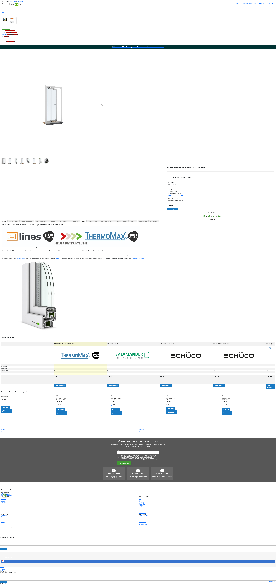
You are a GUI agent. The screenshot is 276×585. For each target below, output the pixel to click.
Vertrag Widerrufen (142, 504)
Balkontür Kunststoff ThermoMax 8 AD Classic (64, 343)
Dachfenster (3, 516)
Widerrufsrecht (141, 503)
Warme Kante (201, 248)
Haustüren (3, 521)
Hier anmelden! (7, 550)
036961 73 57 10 (13, 1)
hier (155, 459)
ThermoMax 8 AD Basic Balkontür (138, 258)
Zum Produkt (5, 407)
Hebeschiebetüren (4, 519)
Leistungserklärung (4, 501)
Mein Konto (238, 3)
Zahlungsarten (3, 499)
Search (3, 12)
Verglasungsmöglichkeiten (20, 258)
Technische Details (13, 221)
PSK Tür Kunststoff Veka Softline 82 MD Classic (270, 344)
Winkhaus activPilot (177, 196)
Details (4, 221)
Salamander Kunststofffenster (144, 521)
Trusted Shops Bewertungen (143, 506)
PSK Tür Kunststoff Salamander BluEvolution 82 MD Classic (61, 399)
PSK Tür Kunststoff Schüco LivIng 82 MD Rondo (221, 343)
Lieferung (3, 498)
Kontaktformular (21, 1)
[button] (3, 106)
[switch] (12, 22)
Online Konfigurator (9, 255)
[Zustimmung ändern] (4, 495)
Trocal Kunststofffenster (143, 524)
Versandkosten (176, 207)
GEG (182, 195)
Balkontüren (6, 248)
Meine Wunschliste (247, 3)
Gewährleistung (141, 502)
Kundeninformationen (142, 513)
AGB (139, 501)
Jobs (139, 512)
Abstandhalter (160, 248)
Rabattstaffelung (4, 502)
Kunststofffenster (4, 515)
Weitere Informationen (27, 221)
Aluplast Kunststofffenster (143, 523)
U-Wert (169, 195)
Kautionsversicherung (142, 510)
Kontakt (140, 499)
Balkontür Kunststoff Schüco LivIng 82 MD (167, 343)
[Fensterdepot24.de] (11, 6)
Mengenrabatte (74, 221)
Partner (140, 507)
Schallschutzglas (58, 258)
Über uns (140, 498)
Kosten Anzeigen (270, 172)
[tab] (4, 221)
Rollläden (3, 522)
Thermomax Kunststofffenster (144, 515)
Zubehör (2, 523)
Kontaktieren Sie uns (3, 570)
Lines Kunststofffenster (143, 516)
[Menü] (16, 18)
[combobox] (167, 14)
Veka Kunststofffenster (142, 522)
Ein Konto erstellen (270, 3)
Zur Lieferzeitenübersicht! (171, 204)
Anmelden (255, 3)
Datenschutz (141, 505)
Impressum (140, 500)
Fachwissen (141, 509)
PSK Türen (3, 518)
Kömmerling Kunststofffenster (144, 519)
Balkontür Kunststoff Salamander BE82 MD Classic (115, 343)
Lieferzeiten (53, 221)
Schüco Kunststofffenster (143, 518)
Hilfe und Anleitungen (41, 221)
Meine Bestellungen (3, 569)
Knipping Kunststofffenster (143, 517)
